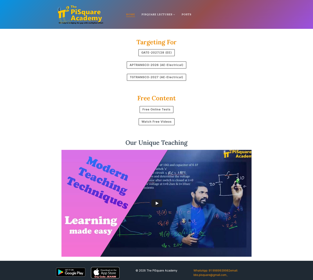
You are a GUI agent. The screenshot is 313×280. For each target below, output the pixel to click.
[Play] (157, 203)
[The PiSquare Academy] (80, 14)
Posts (186, 14)
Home (130, 14)
